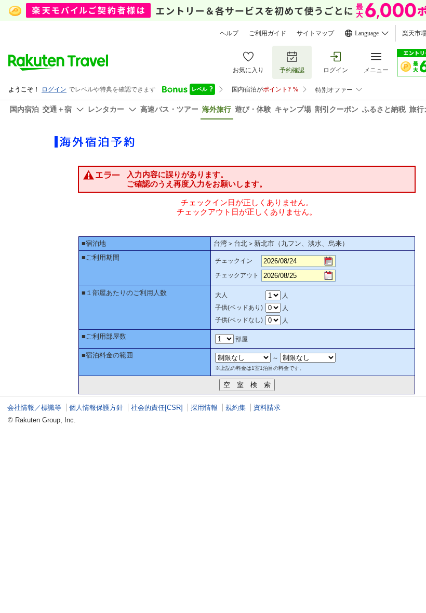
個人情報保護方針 (96, 407)
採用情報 (204, 407)
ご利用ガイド (267, 33)
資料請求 (267, 407)
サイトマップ (315, 33)
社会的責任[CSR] (157, 407)
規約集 (235, 407)
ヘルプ (229, 33)
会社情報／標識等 (34, 407)
